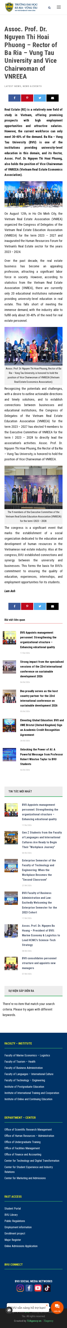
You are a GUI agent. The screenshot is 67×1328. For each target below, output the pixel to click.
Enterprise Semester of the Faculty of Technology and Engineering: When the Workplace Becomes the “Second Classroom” (39, 870)
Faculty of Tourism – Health (19, 1061)
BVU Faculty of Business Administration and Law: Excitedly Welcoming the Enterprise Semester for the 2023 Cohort (39, 902)
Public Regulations (14, 1221)
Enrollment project (14, 1233)
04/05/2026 (26, 853)
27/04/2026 (26, 885)
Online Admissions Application (21, 1246)
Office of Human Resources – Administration (29, 1135)
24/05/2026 (25, 741)
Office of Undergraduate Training (22, 1142)
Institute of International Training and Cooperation (31, 1093)
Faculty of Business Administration (23, 1068)
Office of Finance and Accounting (22, 1154)
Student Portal (12, 1208)
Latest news (12, 86)
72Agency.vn (34, 1320)
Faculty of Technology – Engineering (24, 1080)
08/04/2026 (26, 951)
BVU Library (11, 1214)
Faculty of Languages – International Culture (28, 1074)
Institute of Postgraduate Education (24, 1086)
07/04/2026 (26, 974)
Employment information (18, 1227)
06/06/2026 (25, 682)
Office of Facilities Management (22, 1148)
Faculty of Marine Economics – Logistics (27, 1055)
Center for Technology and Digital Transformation (31, 1160)
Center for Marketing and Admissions (25, 1178)
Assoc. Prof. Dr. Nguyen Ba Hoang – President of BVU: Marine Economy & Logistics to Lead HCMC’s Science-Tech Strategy (41, 935)
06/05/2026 (25, 770)
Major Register (12, 1240)
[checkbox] (9, 1310)
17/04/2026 (26, 918)
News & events (32, 86)
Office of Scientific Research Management (28, 1129)
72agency (48, 1320)
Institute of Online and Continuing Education (28, 1099)
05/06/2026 (25, 711)
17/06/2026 (25, 653)
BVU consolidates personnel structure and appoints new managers (39, 963)
